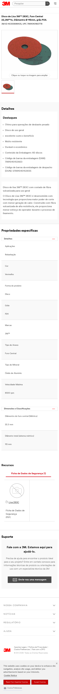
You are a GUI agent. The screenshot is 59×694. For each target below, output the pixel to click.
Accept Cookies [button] (40, 682)
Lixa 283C (14, 502)
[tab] (28, 473)
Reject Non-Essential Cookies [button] (17, 682)
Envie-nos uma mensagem (32, 580)
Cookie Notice (10, 676)
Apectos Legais (20, 647)
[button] (12, 688)
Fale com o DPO (38, 649)
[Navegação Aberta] (55, 4)
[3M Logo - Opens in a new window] (6, 3)
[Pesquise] (47, 3)
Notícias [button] (9, 614)
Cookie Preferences (22, 649)
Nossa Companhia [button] (16, 605)
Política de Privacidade (37, 647)
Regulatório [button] (12, 623)
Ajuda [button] (8, 631)
